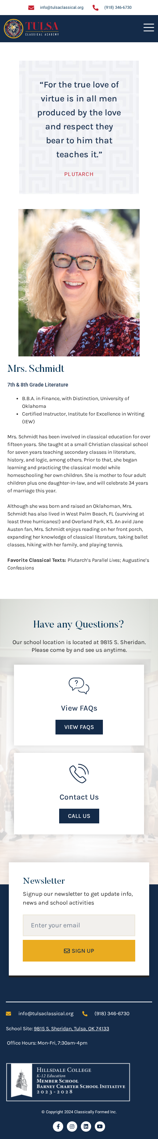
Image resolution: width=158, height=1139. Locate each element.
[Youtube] (100, 1126)
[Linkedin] (86, 1126)
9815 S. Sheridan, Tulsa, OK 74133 (71, 1028)
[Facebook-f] (58, 1126)
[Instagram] (72, 1126)
